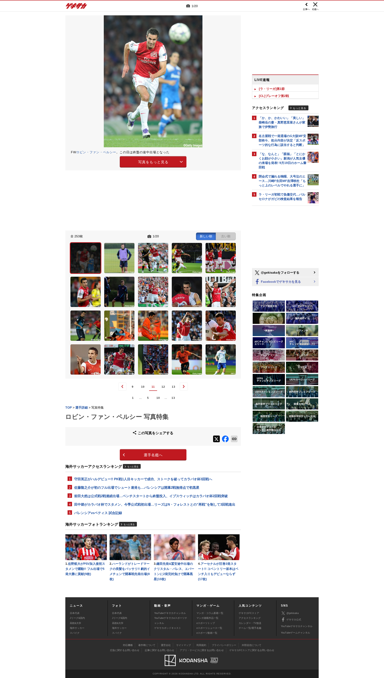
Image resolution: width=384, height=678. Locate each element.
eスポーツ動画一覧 (206, 633)
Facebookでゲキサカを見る (280, 281)
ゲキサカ (76, 7)
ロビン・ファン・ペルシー (96, 152)
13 (173, 386)
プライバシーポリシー (224, 645)
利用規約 (201, 645)
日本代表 (75, 613)
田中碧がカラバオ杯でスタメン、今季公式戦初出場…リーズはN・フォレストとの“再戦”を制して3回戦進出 (154, 504)
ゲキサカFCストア (249, 613)
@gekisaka (292, 613)
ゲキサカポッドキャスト (167, 628)
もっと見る (132, 466)
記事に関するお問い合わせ (159, 650)
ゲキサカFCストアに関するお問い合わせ (251, 650)
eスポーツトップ (205, 623)
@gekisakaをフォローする (279, 272)
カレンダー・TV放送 (250, 623)
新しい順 (206, 236)
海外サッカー (77, 628)
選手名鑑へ (153, 455)
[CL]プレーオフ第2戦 (274, 96)
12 (163, 386)
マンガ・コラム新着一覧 (209, 613)
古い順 (225, 236)
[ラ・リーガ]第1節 (272, 89)
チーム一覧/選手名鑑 (250, 628)
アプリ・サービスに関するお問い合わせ (202, 650)
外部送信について (251, 645)
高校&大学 (75, 623)
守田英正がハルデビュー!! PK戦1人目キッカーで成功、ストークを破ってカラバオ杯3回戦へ (143, 479)
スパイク (75, 633)
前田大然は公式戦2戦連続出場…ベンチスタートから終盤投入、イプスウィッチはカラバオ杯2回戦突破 (151, 496)
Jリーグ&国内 (77, 618)
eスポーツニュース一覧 (209, 628)
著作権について (146, 645)
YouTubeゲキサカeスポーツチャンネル (170, 620)
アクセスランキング (250, 618)
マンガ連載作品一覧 (207, 618)
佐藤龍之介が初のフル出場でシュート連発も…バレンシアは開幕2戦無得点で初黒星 (136, 487)
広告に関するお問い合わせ (124, 650)
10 (143, 386)
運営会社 (166, 645)
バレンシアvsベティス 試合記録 (98, 513)
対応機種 (128, 645)
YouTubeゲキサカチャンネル (170, 613)
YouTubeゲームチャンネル (295, 632)
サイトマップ (183, 645)
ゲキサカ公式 (293, 619)
